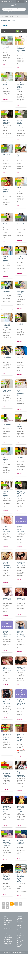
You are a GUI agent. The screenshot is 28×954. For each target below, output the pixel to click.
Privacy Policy (7, 928)
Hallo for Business (8, 937)
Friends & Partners (9, 16)
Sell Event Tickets (8, 941)
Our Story (6, 918)
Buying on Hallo (21, 935)
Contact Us (7, 922)
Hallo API (19, 928)
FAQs (18, 930)
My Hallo (20, 1)
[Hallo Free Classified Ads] (14, 5)
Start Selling (7, 935)
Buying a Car (20, 941)
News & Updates (8, 920)
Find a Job (20, 943)
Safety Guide (20, 922)
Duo (17, 16)
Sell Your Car (7, 939)
